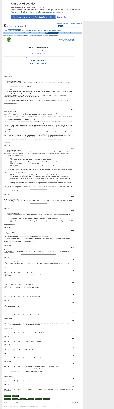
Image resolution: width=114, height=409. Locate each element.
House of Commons (9, 33)
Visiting (54, 30)
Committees (42, 33)
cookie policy (57, 12)
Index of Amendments (68, 40)
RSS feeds (73, 23)
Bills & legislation (33, 33)
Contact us (79, 23)
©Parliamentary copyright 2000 (11, 402)
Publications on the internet (66, 39)
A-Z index (5, 406)
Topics (72, 33)
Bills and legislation (33, 35)
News (67, 33)
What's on (25, 33)
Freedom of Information (24, 406)
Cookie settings (62, 17)
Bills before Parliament (42, 35)
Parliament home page (13, 35)
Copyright (44, 406)
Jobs (31, 406)
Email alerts (66, 23)
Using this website (36, 406)
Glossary (10, 406)
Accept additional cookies (22, 17)
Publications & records (51, 33)
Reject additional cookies (44, 17)
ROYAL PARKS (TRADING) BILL (39, 63)
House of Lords (18, 33)
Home (5, 30)
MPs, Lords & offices (27, 30)
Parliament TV (61, 33)
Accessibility (59, 23)
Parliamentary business (14, 30)
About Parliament (38, 30)
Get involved (47, 30)
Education (60, 30)
